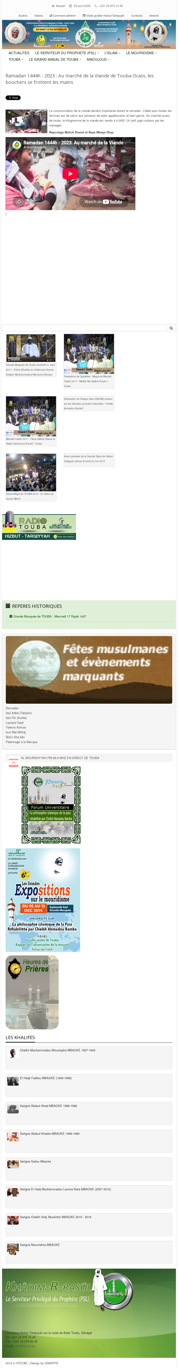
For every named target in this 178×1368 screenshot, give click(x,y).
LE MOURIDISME (140, 52)
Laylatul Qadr (15, 722)
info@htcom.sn (25, 1346)
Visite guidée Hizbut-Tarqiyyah (105, 15)
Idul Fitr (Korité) (16, 718)
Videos (38, 15)
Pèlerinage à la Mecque (21, 742)
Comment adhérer (64, 15)
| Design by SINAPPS (43, 1363)
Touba (15, 59)
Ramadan (12, 708)
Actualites (19, 52)
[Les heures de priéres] (89, 992)
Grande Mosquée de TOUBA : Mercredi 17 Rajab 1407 (49, 616)
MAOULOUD (97, 59)
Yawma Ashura (16, 727)
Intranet (154, 15)
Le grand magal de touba (54, 59)
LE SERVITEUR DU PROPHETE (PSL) (66, 52)
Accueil (60, 6)
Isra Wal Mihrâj (16, 732)
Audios (23, 15)
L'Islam (111, 52)
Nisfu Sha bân (15, 737)
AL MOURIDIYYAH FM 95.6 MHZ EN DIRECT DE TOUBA (60, 758)
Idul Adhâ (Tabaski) (19, 713)
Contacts (136, 15)
